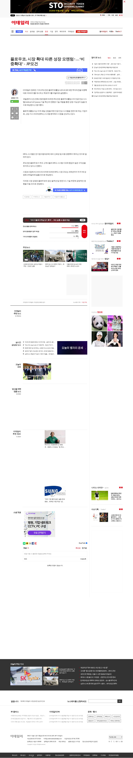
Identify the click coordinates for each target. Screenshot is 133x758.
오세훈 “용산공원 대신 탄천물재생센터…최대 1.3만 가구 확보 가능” (102, 671)
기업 (51, 31)
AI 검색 (19, 31)
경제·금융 (39, 31)
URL (17, 117)
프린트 (17, 113)
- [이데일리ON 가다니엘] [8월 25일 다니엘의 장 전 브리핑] (66, 715)
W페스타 (107, 716)
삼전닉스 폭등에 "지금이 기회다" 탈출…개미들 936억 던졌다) (42, 354)
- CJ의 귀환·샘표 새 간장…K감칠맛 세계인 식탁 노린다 (26, 722)
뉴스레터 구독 (76, 302)
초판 (116, 15)
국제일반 (71, 31)
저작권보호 (86, 755)
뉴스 (109, 58)
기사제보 (103, 755)
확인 (120, 701)
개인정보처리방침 (113, 755)
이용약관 (47, 755)
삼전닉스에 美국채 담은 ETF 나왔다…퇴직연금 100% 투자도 (100, 683)
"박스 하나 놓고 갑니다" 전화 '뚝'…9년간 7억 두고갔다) (40, 345)
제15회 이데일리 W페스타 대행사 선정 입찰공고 (34, 701)
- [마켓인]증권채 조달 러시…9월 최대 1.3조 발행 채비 (26, 718)
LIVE (12, 15)
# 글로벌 (26, 197)
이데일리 (30, 23)
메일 (12, 113)
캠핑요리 (91, 721)
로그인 (121, 15)
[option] (66, 11)
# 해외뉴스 (36, 197)
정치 (56, 31)
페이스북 (12, 109)
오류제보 (94, 755)
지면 (112, 15)
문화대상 (91, 716)
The (118, 31)
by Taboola (18, 316)
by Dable (18, 394)
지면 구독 (84, 302)
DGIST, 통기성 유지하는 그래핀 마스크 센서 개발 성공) (40, 348)
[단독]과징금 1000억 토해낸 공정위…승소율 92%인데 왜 (99, 680)
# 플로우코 (47, 197)
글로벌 (32, 31)
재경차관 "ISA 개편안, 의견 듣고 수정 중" (93, 668)
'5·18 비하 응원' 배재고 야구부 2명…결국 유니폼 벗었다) (40, 342)
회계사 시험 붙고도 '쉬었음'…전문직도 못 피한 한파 (97, 677)
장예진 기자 (14, 98)
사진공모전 (116, 716)
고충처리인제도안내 (74, 755)
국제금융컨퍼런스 (102, 721)
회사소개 (14, 755)
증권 (46, 31)
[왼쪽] (48, 364)
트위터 (17, 109)
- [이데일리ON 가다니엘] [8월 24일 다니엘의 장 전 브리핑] (66, 718)
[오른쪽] (50, 364)
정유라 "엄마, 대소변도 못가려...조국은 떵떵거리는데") (40, 351)
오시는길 (31, 755)
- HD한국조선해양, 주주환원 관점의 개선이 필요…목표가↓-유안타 (28, 715)
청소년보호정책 (59, 755)
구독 (109, 15)
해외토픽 (63, 31)
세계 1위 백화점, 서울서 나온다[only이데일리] (95, 674)
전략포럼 (99, 716)
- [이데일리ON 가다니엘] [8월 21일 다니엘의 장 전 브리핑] (66, 722)
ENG (103, 15)
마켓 (111, 31)
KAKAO (12, 117)
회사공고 (22, 755)
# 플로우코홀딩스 (59, 197)
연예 (119, 58)
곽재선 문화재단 (115, 721)
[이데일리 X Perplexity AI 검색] (48, 70)
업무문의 (39, 755)
